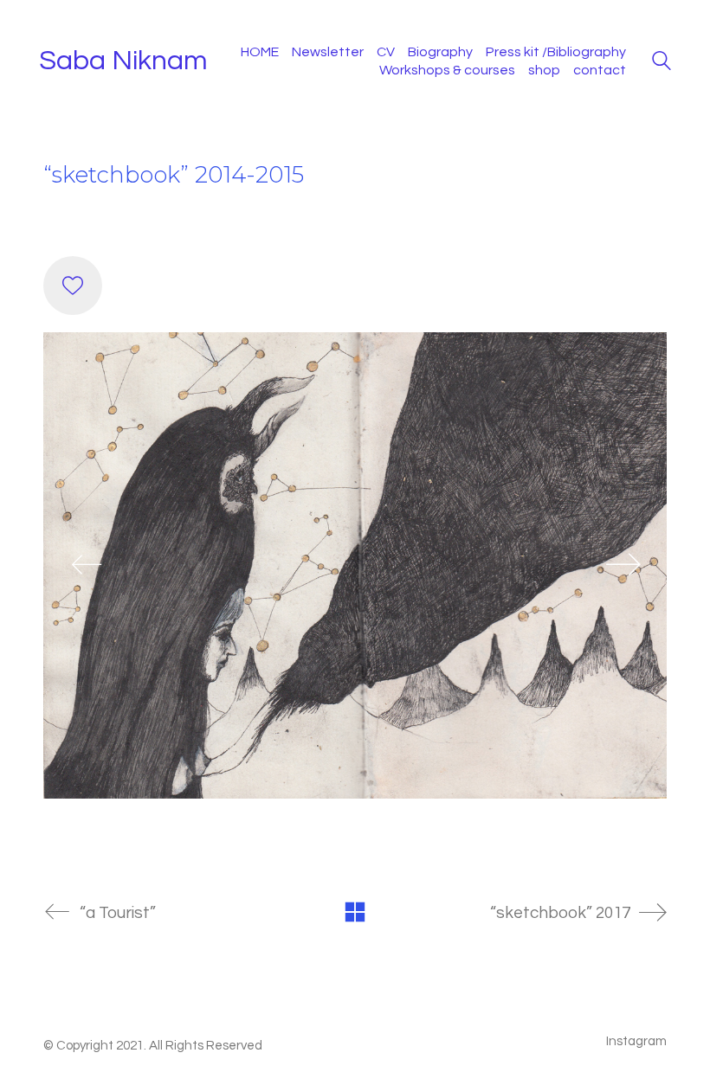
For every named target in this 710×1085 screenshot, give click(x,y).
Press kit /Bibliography (556, 52)
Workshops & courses (447, 70)
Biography (440, 52)
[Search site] (661, 63)
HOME (260, 52)
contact (599, 70)
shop (544, 70)
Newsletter (328, 52)
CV (386, 52)
